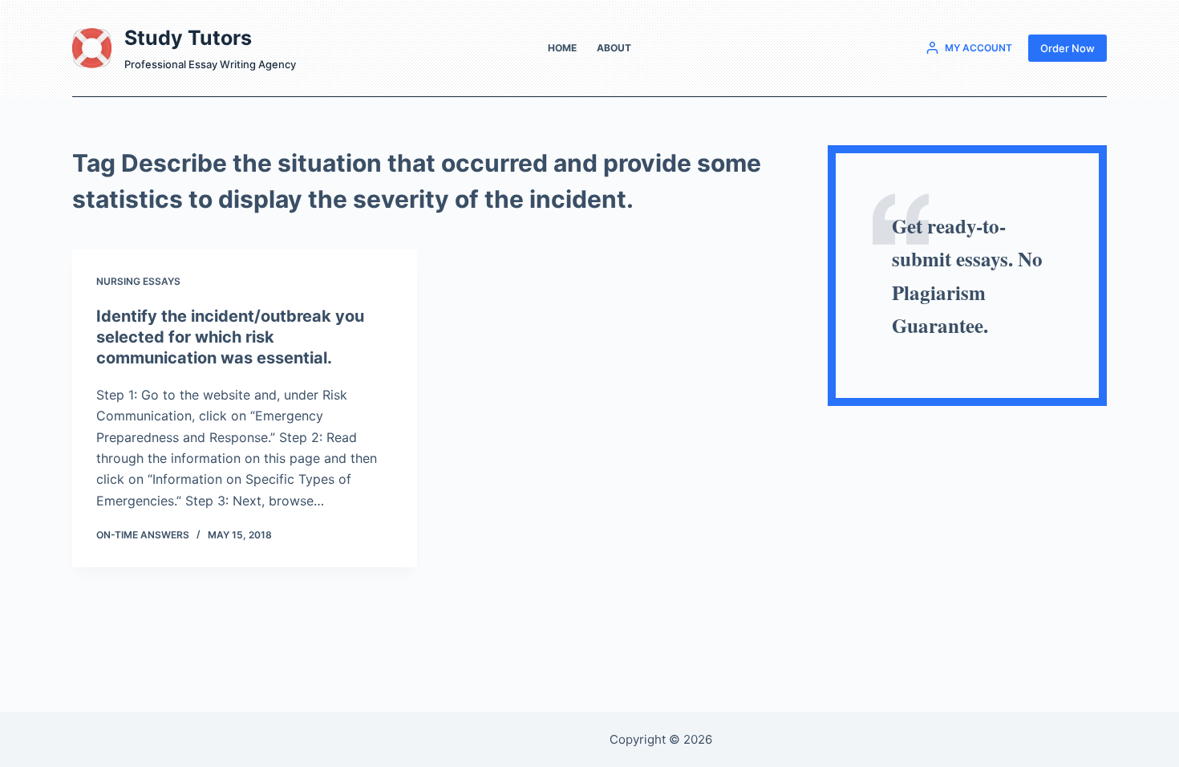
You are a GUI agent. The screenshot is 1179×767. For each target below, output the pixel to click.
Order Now (1067, 48)
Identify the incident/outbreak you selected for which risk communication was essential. (230, 336)
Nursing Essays (138, 281)
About (614, 48)
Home (562, 48)
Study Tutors (188, 38)
